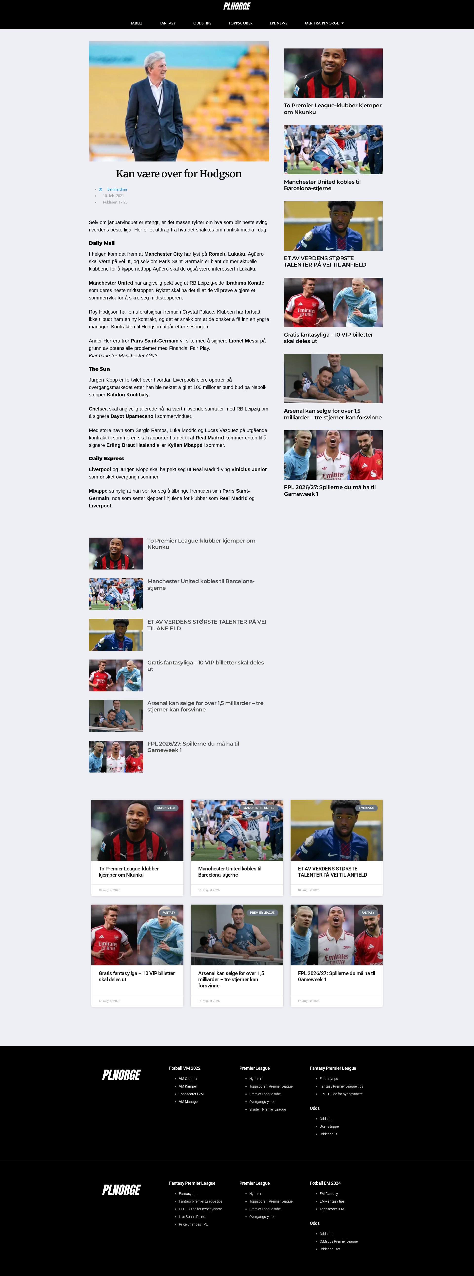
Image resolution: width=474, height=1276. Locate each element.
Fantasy (168, 22)
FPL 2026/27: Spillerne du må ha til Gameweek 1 (193, 746)
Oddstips (202, 22)
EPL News (279, 22)
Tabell (136, 22)
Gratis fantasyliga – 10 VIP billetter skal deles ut (205, 665)
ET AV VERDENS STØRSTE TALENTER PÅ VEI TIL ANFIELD (206, 625)
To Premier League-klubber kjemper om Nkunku (201, 543)
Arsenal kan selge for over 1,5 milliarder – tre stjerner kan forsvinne (205, 706)
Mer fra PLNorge (322, 22)
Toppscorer (241, 22)
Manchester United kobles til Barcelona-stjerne (201, 584)
